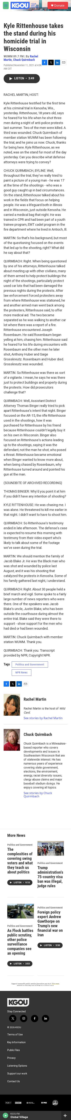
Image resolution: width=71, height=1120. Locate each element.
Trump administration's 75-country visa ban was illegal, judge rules (50, 876)
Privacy (11, 1058)
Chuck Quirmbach (24, 60)
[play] (5, 1115)
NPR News (21, 672)
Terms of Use (15, 1034)
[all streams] (66, 1115)
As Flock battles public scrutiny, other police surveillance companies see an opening (20, 942)
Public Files (13, 1050)
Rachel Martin (35, 699)
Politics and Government (29, 664)
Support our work (17, 1073)
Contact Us (13, 1081)
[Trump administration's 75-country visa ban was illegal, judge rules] (51, 848)
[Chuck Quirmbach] (12, 740)
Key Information (16, 1042)
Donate (59, 5)
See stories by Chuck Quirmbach (38, 794)
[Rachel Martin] (12, 705)
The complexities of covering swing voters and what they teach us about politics (20, 860)
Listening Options (17, 1065)
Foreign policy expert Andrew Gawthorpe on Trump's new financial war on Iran (50, 923)
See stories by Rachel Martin (43, 718)
